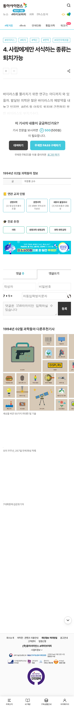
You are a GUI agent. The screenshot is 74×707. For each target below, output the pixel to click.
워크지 (64, 25)
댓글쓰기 (54, 273)
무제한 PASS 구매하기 (48, 145)
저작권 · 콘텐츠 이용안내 (27, 638)
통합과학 (50, 25)
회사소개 (10, 638)
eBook (23, 25)
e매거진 (9, 25)
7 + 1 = (7, 296)
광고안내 (64, 638)
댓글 (20, 273)
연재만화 (36, 25)
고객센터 (31, 641)
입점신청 (42, 641)
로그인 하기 (53, 154)
